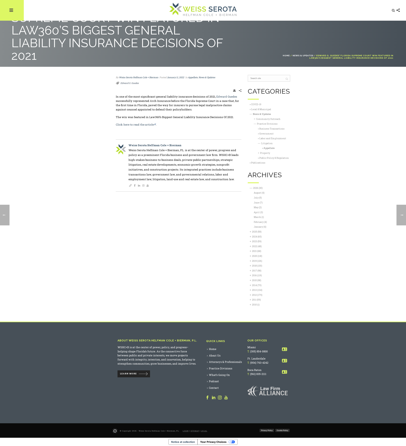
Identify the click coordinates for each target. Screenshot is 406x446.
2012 (257, 294)
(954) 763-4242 (259, 362)
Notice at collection (183, 441)
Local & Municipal (261, 109)
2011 (256, 299)
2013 (257, 290)
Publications (258, 162)
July (258, 197)
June (258, 202)
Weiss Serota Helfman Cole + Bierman (138, 77)
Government (266, 133)
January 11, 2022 (175, 77)
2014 (257, 285)
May (258, 207)
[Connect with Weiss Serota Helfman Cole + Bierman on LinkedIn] (139, 186)
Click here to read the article (135, 124)
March (259, 217)
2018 (257, 265)
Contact (214, 387)
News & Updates (303, 55)
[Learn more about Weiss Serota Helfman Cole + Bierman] (130, 186)
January (260, 226)
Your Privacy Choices (213, 441)
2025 (257, 231)
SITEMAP (194, 431)
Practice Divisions (267, 123)
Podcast (214, 381)
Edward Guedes (226, 96)
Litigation (267, 143)
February (260, 221)
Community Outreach (268, 118)
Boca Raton (254, 370)
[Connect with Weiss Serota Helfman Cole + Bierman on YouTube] (148, 186)
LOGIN (186, 431)
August (259, 192)
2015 (256, 280)
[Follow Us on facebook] (207, 398)
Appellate (193, 77)
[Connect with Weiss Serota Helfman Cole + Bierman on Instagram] (143, 186)
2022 (257, 246)
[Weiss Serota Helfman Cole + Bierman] (115, 430)
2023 (257, 241)
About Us (214, 355)
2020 (257, 255)
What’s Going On (219, 375)
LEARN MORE (128, 373)
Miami (251, 347)
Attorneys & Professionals (225, 362)
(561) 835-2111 (258, 374)
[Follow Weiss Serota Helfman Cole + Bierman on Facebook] (135, 186)
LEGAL (204, 431)
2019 (257, 260)
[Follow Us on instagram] (220, 398)
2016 (257, 275)
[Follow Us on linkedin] (214, 398)
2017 (256, 270)
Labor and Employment (272, 138)
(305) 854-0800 (259, 351)
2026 (258, 187)
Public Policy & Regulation (274, 157)
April (258, 212)
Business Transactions (272, 128)
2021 (256, 251)
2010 (256, 304)
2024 (257, 236)
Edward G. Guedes (129, 83)
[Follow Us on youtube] (226, 398)
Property (265, 152)
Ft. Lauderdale (256, 358)
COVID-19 (256, 104)
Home (286, 55)
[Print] (234, 90)
